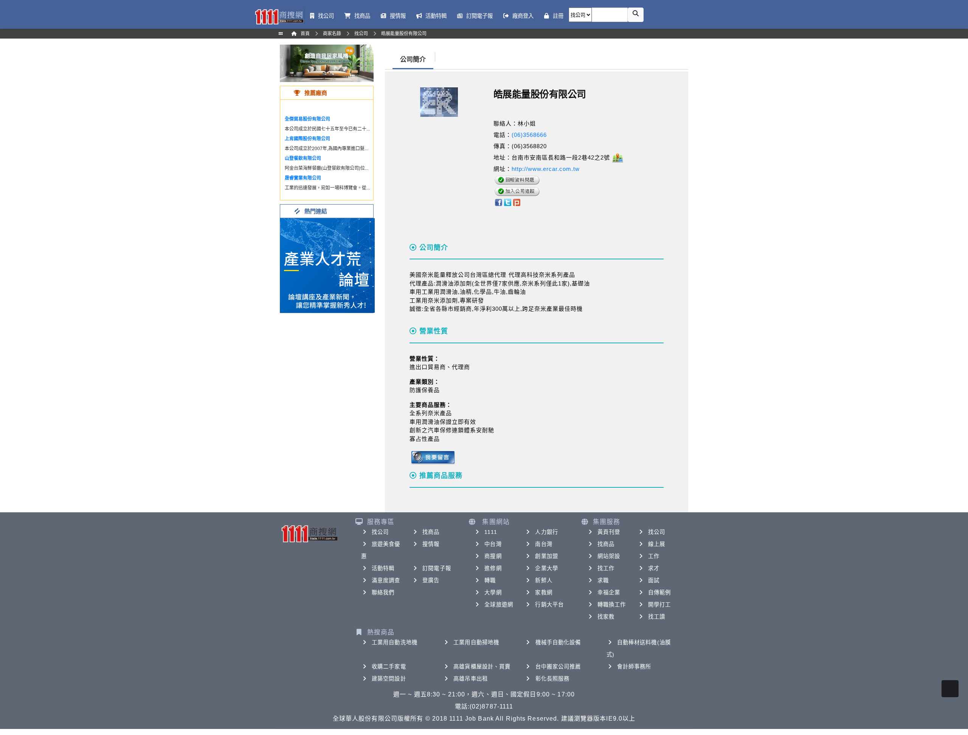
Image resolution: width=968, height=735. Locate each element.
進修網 (492, 568)
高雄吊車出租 (470, 679)
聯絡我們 (383, 592)
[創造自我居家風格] (327, 63)
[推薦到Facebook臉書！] (498, 201)
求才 (653, 568)
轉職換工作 (611, 605)
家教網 (543, 592)
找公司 (380, 532)
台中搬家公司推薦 (558, 667)
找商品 (430, 532)
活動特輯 (383, 568)
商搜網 (492, 556)
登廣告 (430, 580)
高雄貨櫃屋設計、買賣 (481, 667)
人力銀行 (546, 532)
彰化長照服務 (552, 679)
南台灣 (543, 544)
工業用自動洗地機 (394, 642)
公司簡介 (413, 59)
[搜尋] (636, 15)
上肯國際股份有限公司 (307, 138)
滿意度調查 (386, 580)
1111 (490, 532)
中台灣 (492, 544)
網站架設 (608, 556)
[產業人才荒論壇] (327, 265)
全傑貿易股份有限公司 (307, 119)
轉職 (490, 580)
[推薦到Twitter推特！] (507, 201)
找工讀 (656, 617)
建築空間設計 (389, 679)
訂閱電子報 (436, 568)
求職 (603, 580)
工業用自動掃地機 (476, 642)
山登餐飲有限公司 (303, 158)
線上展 (656, 544)
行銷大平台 (549, 605)
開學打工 (659, 605)
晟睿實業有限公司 (303, 178)
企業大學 (546, 568)
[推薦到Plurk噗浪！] (516, 201)
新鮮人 (543, 580)
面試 (653, 580)
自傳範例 (659, 592)
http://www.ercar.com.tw (546, 169)
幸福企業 (608, 592)
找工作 (605, 568)
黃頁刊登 (608, 532)
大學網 (492, 592)
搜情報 (430, 544)
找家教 (605, 617)
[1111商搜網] (279, 16)
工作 (653, 556)
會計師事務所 (634, 667)
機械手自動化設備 (558, 642)
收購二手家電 (389, 667)
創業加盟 (546, 556)
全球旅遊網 (498, 605)
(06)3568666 (529, 135)
